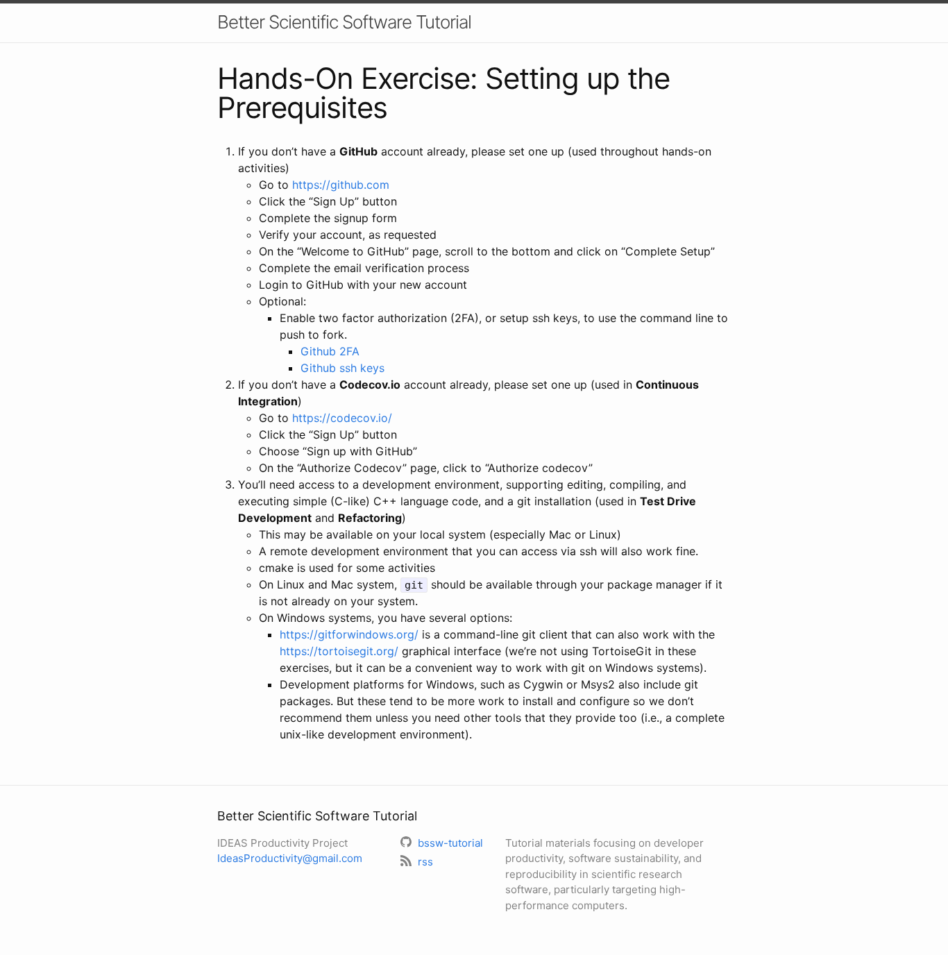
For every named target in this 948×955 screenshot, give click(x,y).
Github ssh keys (342, 368)
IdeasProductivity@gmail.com (289, 858)
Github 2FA (330, 351)
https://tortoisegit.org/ (339, 651)
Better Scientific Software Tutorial (344, 22)
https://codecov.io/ (342, 418)
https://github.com (340, 185)
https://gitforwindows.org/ (349, 634)
